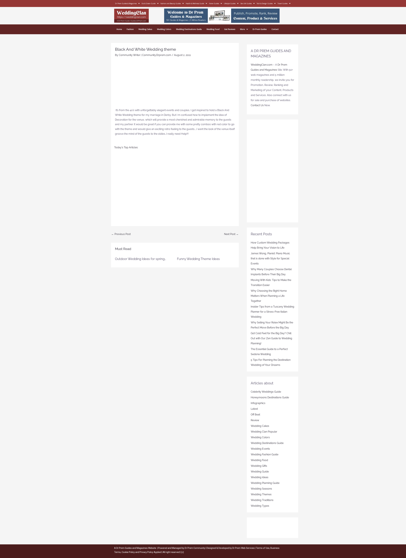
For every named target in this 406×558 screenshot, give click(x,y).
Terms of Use (262, 548)
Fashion (130, 29)
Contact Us (257, 105)
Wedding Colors (164, 29)
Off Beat (255, 414)
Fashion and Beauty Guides (170, 3)
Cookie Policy (128, 552)
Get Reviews (229, 29)
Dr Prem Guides (260, 29)
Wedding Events (260, 448)
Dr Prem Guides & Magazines (126, 3)
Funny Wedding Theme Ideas (198, 259)
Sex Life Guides (246, 3)
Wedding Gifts (259, 465)
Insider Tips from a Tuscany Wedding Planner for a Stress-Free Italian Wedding (272, 311)
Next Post (231, 234)
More (242, 29)
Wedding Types (260, 505)
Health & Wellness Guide (195, 3)
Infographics (258, 403)
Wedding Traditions (262, 500)
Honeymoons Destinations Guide (270, 397)
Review (255, 420)
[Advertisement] (175, 84)
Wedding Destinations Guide (189, 29)
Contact (275, 29)
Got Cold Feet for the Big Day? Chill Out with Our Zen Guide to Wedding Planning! (271, 338)
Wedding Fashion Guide (264, 454)
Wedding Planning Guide (265, 482)
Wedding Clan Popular (264, 431)
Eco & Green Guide (149, 3)
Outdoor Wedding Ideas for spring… (140, 259)
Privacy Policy (146, 552)
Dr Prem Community (195, 548)
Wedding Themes (261, 494)
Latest (254, 408)
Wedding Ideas (259, 477)
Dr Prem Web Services (243, 548)
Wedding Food (212, 29)
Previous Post (121, 234)
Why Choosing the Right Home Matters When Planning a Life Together (269, 295)
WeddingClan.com (261, 64)
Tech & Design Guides (265, 3)
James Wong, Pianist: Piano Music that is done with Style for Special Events (270, 258)
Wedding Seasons (261, 488)
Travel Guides (283, 3)
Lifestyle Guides (230, 3)
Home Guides (214, 3)
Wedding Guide (260, 471)
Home (119, 29)
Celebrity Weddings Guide (266, 391)
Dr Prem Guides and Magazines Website (136, 548)
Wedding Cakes (145, 29)
